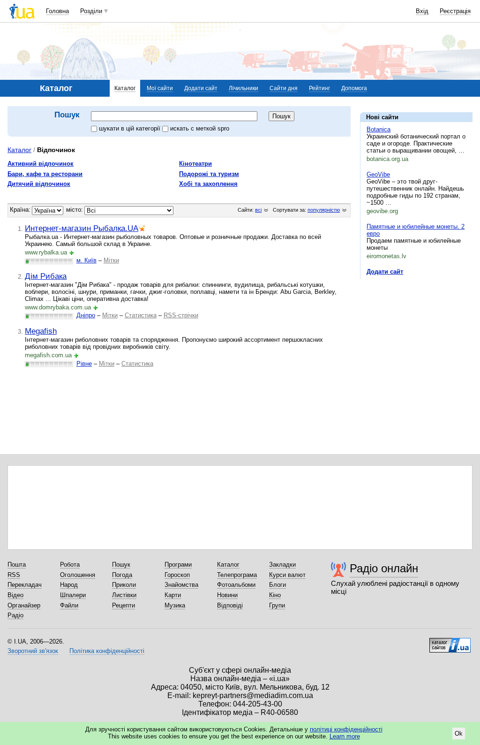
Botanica (378, 129)
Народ (69, 584)
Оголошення (77, 574)
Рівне (84, 363)
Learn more (345, 736)
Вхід (422, 11)
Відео (15, 595)
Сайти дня (284, 88)
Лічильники (243, 88)
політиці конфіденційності (346, 729)
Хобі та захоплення (208, 183)
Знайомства (181, 584)
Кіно (275, 595)
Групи (277, 605)
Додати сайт (201, 88)
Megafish (41, 331)
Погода (122, 574)
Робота (70, 564)
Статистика (141, 315)
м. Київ (86, 260)
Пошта (17, 564)
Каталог (124, 88)
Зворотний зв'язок (33, 650)
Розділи (91, 11)
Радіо (15, 615)
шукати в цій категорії (130, 128)
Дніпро (85, 315)
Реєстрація (455, 11)
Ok (459, 733)
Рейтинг (319, 88)
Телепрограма (237, 574)
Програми (178, 564)
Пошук (121, 564)
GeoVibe (378, 174)
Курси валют (287, 574)
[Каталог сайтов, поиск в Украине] (450, 641)
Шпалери (73, 595)
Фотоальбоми (236, 584)
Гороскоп (177, 574)
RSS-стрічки (181, 315)
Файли (69, 605)
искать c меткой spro (199, 128)
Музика (175, 605)
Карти (173, 595)
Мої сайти (160, 88)
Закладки (282, 564)
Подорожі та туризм (209, 173)
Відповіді (230, 605)
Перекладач (25, 584)
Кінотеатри (195, 163)
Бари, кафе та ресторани (45, 173)
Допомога (354, 88)
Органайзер (24, 605)
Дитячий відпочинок (39, 183)
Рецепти (123, 605)
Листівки (124, 595)
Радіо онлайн (384, 568)
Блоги (277, 584)
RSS (14, 574)
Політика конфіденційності (106, 650)
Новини (227, 595)
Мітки (111, 260)
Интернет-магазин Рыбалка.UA (81, 228)
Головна (57, 11)
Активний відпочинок (41, 163)
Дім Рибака (46, 276)
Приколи (124, 584)
